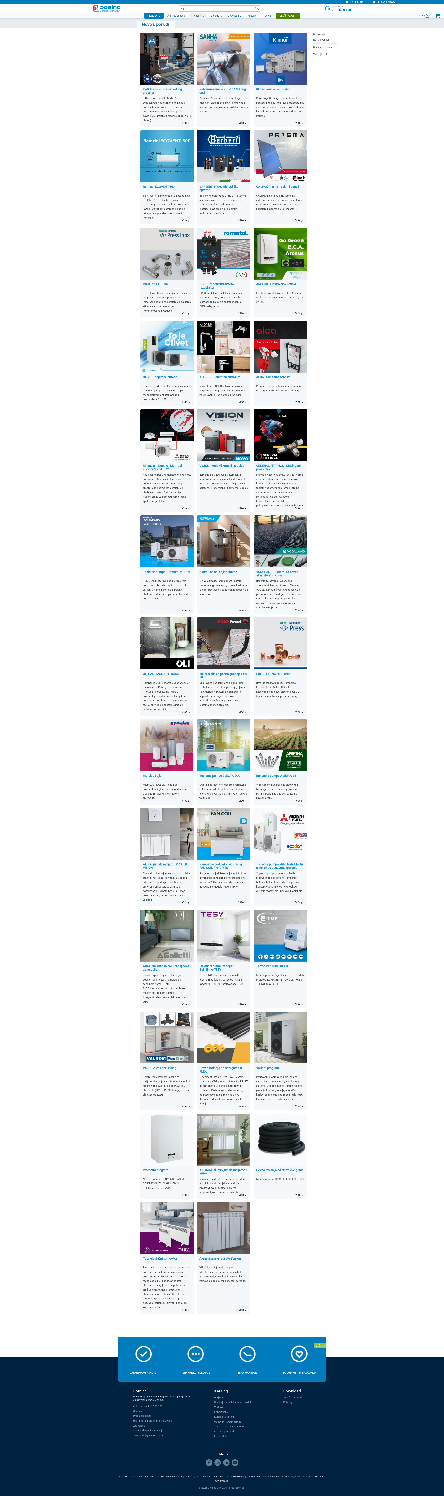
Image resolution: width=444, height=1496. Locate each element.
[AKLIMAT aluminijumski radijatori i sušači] (223, 1140)
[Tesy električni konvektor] (167, 1228)
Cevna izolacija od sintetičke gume (280, 1170)
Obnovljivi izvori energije (227, 1421)
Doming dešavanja (323, 47)
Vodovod (219, 1407)
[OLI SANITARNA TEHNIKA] (167, 643)
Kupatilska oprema (224, 1416)
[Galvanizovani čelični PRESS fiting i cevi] (223, 59)
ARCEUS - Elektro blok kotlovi (276, 284)
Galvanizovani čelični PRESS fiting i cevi (223, 90)
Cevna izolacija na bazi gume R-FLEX (221, 1069)
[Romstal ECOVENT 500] (167, 156)
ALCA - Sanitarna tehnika (273, 377)
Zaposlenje (139, 1425)
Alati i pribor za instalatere (229, 1426)
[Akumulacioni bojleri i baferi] (223, 541)
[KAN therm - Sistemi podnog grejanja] (167, 59)
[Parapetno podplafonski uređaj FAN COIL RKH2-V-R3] (223, 834)
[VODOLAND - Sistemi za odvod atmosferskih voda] (280, 541)
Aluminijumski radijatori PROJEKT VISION (166, 866)
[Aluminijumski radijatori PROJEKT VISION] (167, 834)
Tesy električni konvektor (160, 1258)
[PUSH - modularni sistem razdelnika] (223, 254)
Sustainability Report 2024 (148, 1435)
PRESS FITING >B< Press (273, 674)
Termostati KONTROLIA (272, 966)
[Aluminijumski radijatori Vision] (223, 1228)
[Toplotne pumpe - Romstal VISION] (167, 541)
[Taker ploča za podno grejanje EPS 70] (223, 643)
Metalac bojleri (153, 776)
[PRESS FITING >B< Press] (280, 643)
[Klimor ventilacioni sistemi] (280, 59)
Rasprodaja (220, 1436)
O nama (215, 15)
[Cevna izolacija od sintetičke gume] (280, 1140)
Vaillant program (267, 1068)
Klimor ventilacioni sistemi (274, 89)
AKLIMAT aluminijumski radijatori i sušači (223, 1171)
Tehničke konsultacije (195, 1372)
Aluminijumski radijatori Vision (220, 1258)
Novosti (198, 15)
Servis (268, 15)
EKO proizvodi (287, 15)
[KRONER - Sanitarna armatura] (223, 347)
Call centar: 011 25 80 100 (148, 1406)
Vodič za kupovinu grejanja (148, 1430)
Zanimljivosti (320, 54)
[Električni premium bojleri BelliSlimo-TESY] (223, 936)
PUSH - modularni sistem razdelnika (216, 285)
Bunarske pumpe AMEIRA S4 (276, 776)
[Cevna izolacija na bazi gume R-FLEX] (223, 1037)
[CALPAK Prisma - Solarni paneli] (280, 156)
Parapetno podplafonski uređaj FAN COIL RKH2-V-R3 (220, 866)
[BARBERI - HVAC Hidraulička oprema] (223, 156)
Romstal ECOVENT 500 (159, 186)
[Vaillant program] (280, 1037)
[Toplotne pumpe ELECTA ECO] (223, 745)
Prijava (421, 15)
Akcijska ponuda (176, 15)
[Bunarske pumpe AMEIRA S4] (280, 745)
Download (233, 15)
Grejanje (218, 1397)
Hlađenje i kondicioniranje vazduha (233, 1402)
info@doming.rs (386, 1)
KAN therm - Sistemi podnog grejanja (162, 90)
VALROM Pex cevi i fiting (159, 1068)
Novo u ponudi (321, 39)
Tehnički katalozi (292, 1397)
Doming (140, 1391)
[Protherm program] (167, 1140)
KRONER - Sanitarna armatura (219, 377)
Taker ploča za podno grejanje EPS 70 (223, 675)
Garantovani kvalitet (144, 1372)
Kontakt (251, 15)
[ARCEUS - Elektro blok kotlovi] (280, 254)
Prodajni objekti (142, 1416)
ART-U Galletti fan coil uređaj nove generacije (166, 967)
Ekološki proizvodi (224, 1431)
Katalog (153, 15)
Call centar (341, 8)
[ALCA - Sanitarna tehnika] (280, 347)
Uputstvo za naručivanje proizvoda (152, 1420)
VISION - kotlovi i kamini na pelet (221, 465)
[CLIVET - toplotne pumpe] (167, 347)
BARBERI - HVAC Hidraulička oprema (218, 188)
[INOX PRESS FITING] (167, 254)
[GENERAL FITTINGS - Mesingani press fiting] (280, 435)
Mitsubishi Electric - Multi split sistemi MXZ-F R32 (163, 467)
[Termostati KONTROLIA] (280, 936)
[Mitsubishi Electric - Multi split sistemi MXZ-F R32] (167, 435)
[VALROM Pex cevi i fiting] (167, 1037)
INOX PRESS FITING (156, 284)
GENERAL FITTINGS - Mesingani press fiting (278, 467)
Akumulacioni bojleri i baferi (218, 572)
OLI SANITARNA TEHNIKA (161, 674)
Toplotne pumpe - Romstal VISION (166, 572)
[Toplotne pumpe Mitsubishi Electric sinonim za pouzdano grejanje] (280, 834)
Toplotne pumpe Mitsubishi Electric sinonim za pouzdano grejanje (280, 866)
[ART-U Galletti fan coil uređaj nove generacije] (167, 936)
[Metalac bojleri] (167, 745)
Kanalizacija (221, 1412)
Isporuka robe (247, 1372)
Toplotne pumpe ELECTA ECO (219, 776)
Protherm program (155, 1170)
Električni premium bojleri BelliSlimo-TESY (216, 967)
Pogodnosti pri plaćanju (299, 1372)
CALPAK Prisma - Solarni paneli (277, 186)
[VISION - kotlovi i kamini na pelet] (223, 435)
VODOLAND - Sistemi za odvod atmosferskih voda (277, 573)
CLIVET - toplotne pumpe (160, 377)
